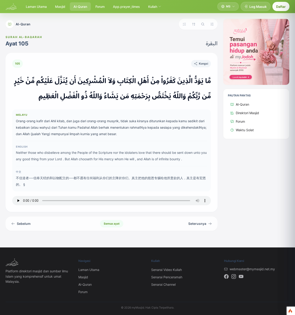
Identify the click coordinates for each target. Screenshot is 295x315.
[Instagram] (233, 276)
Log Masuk (258, 7)
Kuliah (152, 7)
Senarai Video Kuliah (166, 270)
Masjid (60, 7)
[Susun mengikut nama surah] (193, 24)
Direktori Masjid (247, 113)
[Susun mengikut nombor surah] (184, 24)
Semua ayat (112, 223)
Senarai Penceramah (166, 277)
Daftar (281, 7)
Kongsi (203, 63)
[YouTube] (241, 276)
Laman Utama (36, 7)
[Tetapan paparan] (212, 24)
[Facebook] (226, 276)
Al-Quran (80, 7)
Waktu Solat (245, 130)
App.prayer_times (126, 7)
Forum (100, 7)
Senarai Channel (163, 284)
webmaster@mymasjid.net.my (252, 269)
